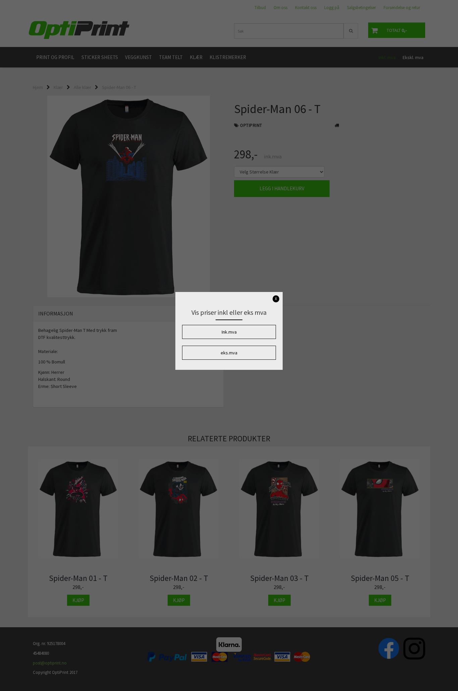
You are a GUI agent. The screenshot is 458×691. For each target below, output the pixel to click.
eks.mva (229, 353)
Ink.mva (229, 332)
